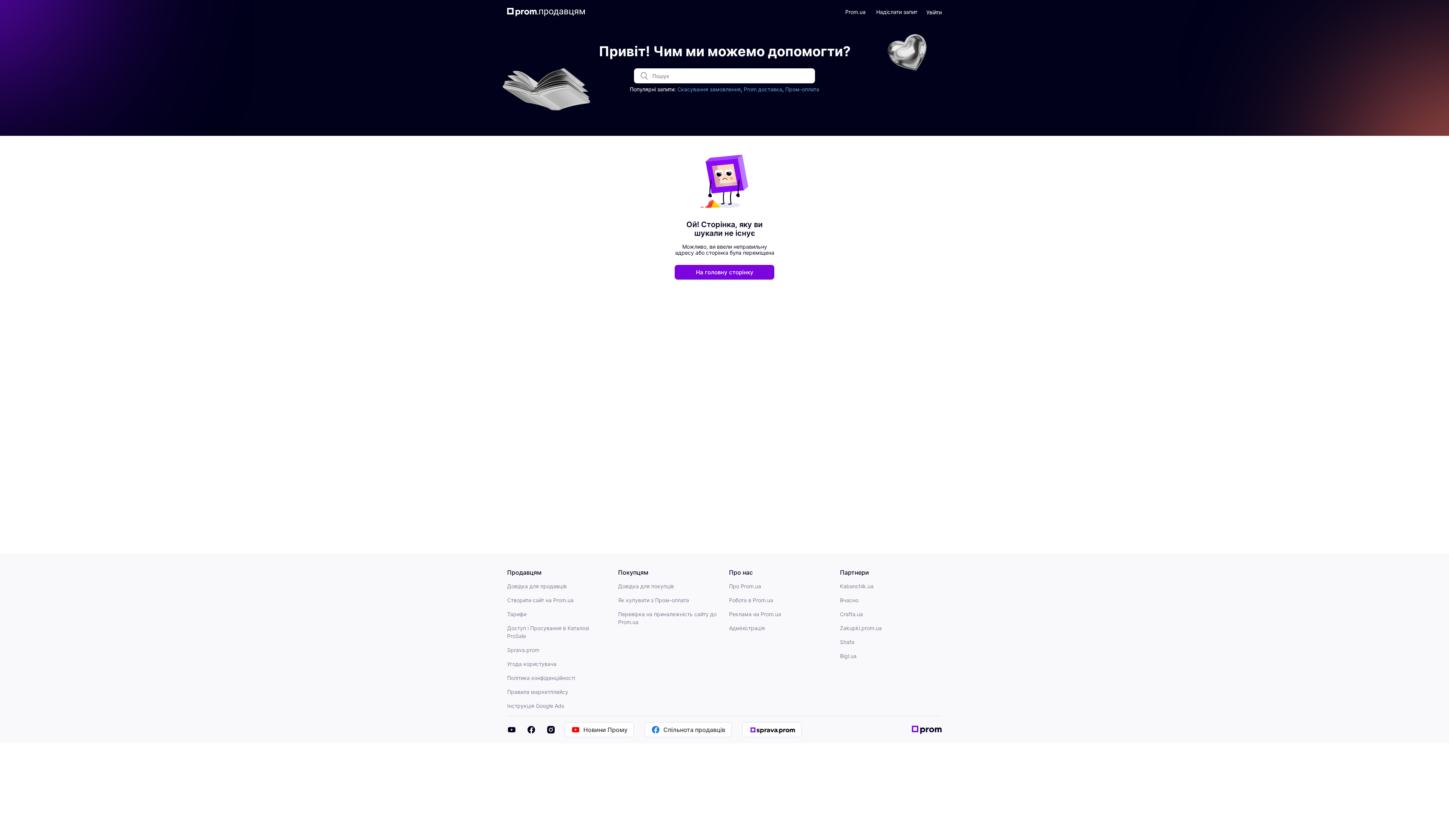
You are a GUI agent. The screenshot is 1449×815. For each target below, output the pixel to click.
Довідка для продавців (537, 586)
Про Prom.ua (745, 586)
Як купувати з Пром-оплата (653, 600)
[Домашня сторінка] (546, 12)
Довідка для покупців (646, 586)
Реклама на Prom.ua (755, 614)
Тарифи (516, 614)
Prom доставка (763, 89)
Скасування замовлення (709, 89)
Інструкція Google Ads (535, 706)
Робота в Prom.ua (751, 600)
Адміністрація (747, 628)
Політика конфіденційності (541, 678)
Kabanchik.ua (857, 586)
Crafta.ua (851, 614)
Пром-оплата (802, 89)
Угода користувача (532, 664)
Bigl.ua (848, 656)
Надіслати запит (896, 12)
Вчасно (849, 600)
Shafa (847, 642)
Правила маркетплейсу (537, 692)
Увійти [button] (934, 12)
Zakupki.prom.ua (861, 628)
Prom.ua (855, 12)
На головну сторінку (725, 272)
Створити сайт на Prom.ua (540, 600)
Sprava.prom (523, 650)
